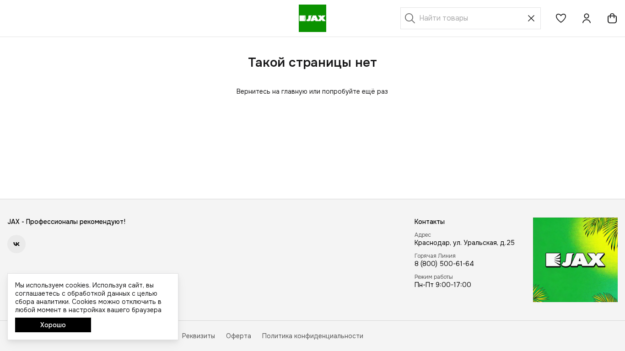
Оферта (238, 336)
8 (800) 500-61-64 (444, 264)
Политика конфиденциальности (312, 336)
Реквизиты (198, 336)
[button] (560, 18)
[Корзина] (612, 18)
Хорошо (53, 325)
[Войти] (586, 18)
